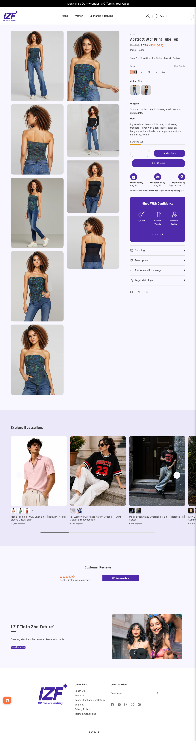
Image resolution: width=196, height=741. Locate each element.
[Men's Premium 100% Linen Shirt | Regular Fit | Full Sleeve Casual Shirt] (39, 471)
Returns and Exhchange (147, 270)
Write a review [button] (121, 578)
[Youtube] (119, 704)
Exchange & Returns (101, 15)
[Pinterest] (139, 704)
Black (146, 90)
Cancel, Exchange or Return (90, 700)
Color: (136, 81)
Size (157, 66)
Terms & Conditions (85, 713)
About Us (80, 695)
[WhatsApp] (132, 704)
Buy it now (158, 163)
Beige (191, 510)
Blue (135, 90)
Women (78, 15)
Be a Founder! (18, 647)
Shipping (139, 250)
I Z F (132, 34)
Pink (13, 510)
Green (20, 510)
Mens (65, 15)
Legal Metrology (143, 280)
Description (141, 260)
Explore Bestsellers (27, 427)
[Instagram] (125, 704)
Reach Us (80, 690)
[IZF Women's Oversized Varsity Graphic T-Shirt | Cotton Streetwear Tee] (98, 471)
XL (163, 71)
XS (133, 71)
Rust (27, 510)
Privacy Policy (82, 709)
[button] (19, 475)
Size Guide (179, 66)
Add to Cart (169, 153)
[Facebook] (112, 704)
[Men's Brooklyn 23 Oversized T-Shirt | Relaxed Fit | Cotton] (157, 471)
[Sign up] (156, 693)
